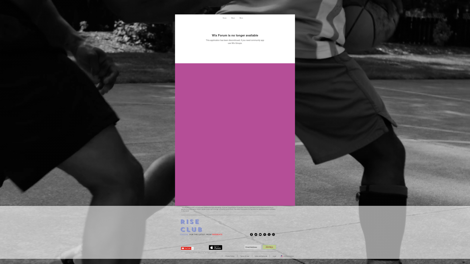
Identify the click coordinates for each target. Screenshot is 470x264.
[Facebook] (251, 234)
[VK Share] (202, 248)
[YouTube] (260, 234)
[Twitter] (255, 234)
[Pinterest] (264, 234)
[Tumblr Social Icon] (269, 234)
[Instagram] (273, 234)
